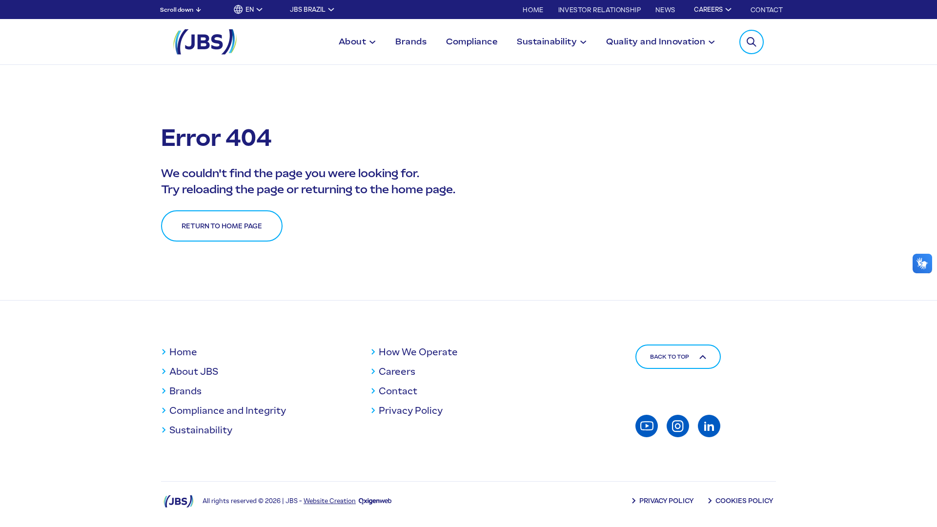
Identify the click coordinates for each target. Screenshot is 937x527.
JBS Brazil (308, 9)
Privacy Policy (411, 410)
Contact (767, 10)
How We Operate (418, 352)
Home (533, 10)
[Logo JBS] (178, 500)
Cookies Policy (744, 501)
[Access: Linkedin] (709, 426)
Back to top (669, 356)
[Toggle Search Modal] (751, 42)
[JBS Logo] (205, 42)
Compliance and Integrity (227, 410)
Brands (411, 41)
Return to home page (222, 226)
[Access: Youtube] (646, 426)
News (665, 10)
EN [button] (249, 9)
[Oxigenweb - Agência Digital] (375, 501)
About (353, 41)
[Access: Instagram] (678, 426)
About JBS (193, 371)
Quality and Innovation (655, 41)
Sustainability (547, 41)
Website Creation (330, 501)
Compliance (471, 41)
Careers (708, 9)
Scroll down (176, 9)
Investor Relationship (599, 10)
